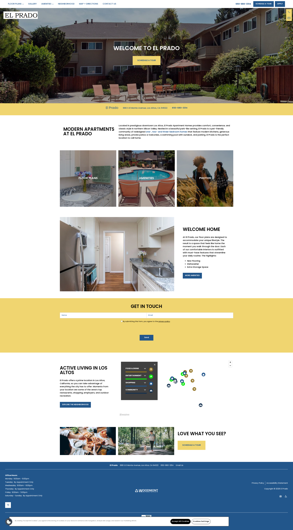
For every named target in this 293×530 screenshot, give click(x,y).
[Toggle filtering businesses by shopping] (151, 384)
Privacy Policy (258, 483)
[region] (176, 388)
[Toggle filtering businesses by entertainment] (151, 377)
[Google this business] (8, 505)
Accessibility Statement (277, 483)
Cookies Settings (201, 521)
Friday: (8, 492)
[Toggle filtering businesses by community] (151, 391)
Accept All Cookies (180, 521)
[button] (263, 4)
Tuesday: (9, 482)
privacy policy (164, 321)
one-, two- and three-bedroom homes (166, 132)
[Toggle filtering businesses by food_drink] (151, 369)
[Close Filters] (155, 365)
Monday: (9, 478)
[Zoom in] (230, 362)
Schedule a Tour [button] (146, 60)
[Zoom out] (230, 365)
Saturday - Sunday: (13, 495)
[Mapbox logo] (124, 414)
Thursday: (9, 489)
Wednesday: (10, 485)
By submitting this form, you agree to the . (146, 321)
